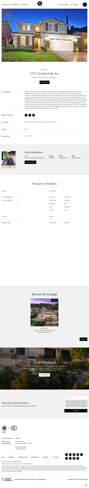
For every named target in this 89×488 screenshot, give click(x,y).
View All (83, 339)
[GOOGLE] (74, 458)
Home (3, 457)
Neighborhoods (35, 457)
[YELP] (66, 458)
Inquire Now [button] (44, 82)
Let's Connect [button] (44, 374)
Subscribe (76, 410)
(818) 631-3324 (63, 157)
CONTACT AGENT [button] (30, 162)
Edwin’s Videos (63, 4)
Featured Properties (22, 457)
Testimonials (45, 457)
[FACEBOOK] (66, 454)
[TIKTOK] (70, 458)
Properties (14, 4)
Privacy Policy (84, 406)
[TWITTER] (81, 454)
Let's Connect (56, 457)
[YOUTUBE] (77, 454)
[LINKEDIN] (74, 454)
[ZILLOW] (77, 458)
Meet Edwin (5, 4)
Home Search (24, 4)
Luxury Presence (41, 479)
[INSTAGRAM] (70, 454)
